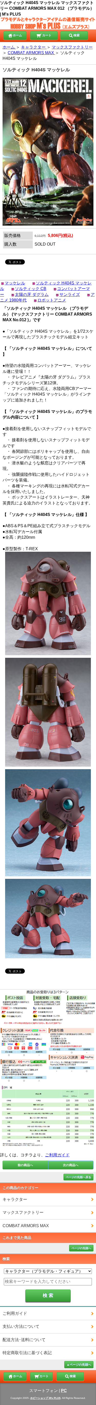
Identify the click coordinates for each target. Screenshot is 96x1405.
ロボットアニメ (51, 300)
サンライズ (69, 294)
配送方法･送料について (24, 1340)
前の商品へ (25, 1165)
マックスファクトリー (23, 1212)
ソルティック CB (30, 288)
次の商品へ (70, 1165)
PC (64, 1390)
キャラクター (15, 1199)
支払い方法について (21, 1326)
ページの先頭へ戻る (78, 1177)
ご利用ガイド (57, 1155)
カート (46, 35)
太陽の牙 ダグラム (32, 294)
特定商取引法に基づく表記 (27, 1353)
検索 (76, 35)
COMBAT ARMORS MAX (26, 1226)
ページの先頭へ (81, 1248)
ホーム (17, 35)
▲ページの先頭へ (79, 1364)
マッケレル (15, 283)
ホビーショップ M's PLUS (45, 1398)
